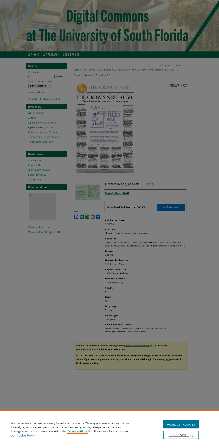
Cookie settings (78, 431)
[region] (109, 429)
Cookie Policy (25, 435)
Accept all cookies (181, 424)
